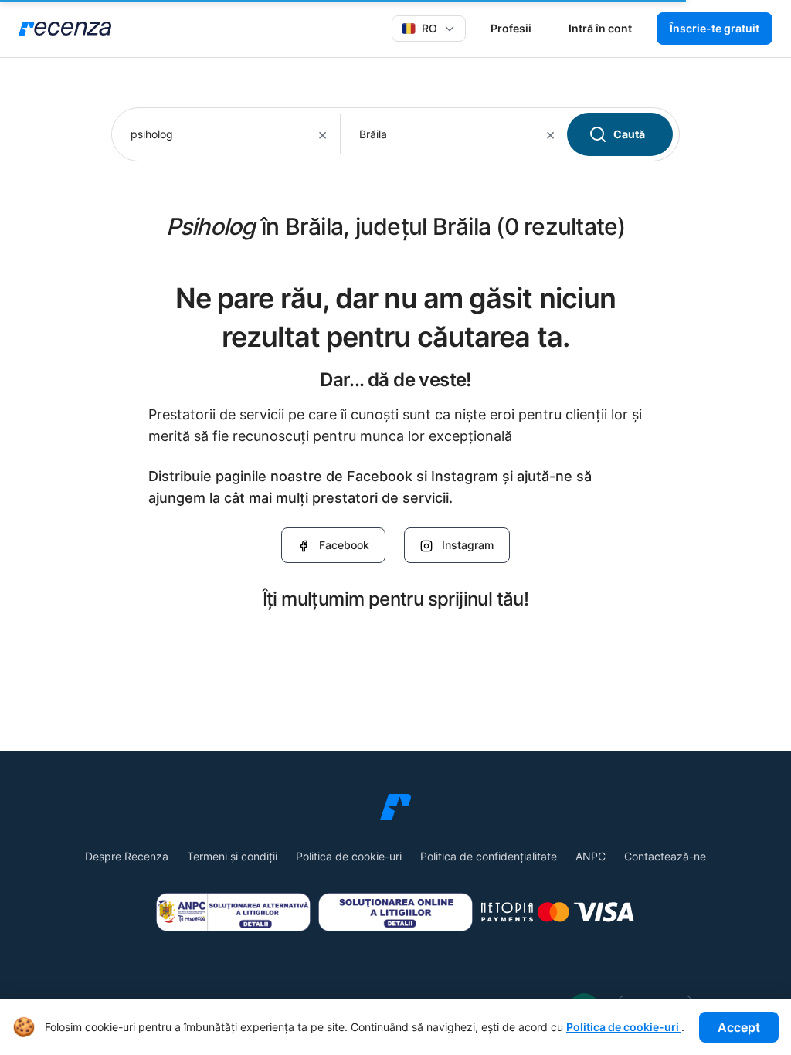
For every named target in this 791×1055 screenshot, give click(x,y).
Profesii (511, 28)
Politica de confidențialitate (488, 856)
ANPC (590, 856)
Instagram (468, 544)
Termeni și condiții (232, 856)
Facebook (344, 544)
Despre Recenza (126, 856)
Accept (739, 1027)
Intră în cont (600, 28)
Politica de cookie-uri (349, 856)
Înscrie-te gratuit (714, 28)
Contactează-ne (665, 856)
